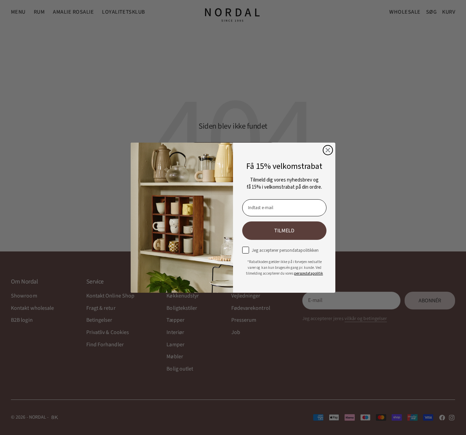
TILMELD (284, 230)
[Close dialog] (328, 150)
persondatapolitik (308, 273)
